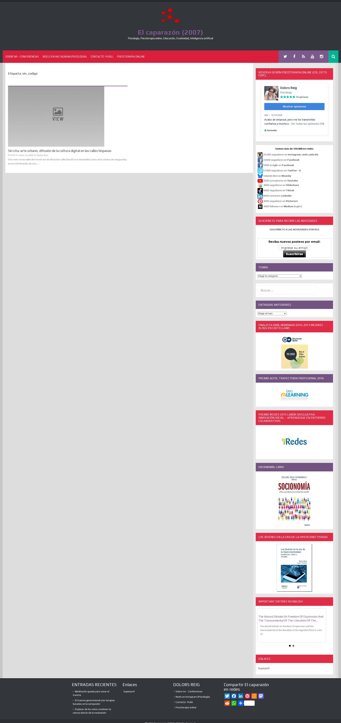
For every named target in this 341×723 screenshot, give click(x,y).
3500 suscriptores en (280, 180)
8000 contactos (277, 195)
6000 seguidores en (278, 190)
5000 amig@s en (278, 165)
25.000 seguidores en (290, 154)
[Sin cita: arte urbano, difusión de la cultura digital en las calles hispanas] (56, 116)
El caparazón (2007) (170, 32)
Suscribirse (294, 254)
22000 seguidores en (281, 159)
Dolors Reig (42, 155)
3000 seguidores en (280, 201)
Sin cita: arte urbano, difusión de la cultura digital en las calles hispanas (59, 151)
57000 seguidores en (282, 170)
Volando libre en (277, 175)
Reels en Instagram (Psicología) (65, 56)
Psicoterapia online (131, 56)
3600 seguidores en (281, 185)
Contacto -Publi (102, 56)
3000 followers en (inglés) (282, 206)
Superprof (264, 668)
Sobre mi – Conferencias (22, 56)
